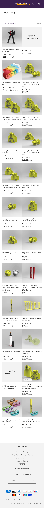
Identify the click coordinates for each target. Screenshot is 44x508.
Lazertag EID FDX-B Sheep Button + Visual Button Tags (10, 286)
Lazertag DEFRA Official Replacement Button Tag (9, 220)
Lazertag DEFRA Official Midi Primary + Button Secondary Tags (31, 152)
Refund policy (23, 500)
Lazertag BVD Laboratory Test (31, 37)
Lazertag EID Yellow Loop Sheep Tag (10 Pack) (32, 319)
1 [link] (15, 437)
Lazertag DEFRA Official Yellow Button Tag (31, 253)
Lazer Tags (14, 500)
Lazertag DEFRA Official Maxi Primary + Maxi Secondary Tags (11, 118)
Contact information (34, 503)
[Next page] (28, 437)
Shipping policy (21, 503)
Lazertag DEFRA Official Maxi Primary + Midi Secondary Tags (31, 118)
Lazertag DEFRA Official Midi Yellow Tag (31, 186)
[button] (4, 3)
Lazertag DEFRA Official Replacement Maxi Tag (29, 220)
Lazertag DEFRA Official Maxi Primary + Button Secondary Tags (31, 84)
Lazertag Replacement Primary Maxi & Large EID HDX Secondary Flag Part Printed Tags (32, 386)
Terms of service (10, 503)
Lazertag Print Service (10, 372)
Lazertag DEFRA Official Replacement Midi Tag (9, 253)
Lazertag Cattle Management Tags (11, 83)
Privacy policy (33, 500)
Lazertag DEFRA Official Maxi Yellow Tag (10, 151)
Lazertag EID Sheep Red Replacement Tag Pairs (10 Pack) (32, 286)
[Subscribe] (33, 481)
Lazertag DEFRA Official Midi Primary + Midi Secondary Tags (11, 186)
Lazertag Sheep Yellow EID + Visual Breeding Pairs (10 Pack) (31, 420)
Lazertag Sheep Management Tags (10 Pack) (11, 420)
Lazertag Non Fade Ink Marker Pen (11, 352)
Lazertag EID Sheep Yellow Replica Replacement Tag (10, 319)
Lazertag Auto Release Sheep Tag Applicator (10, 50)
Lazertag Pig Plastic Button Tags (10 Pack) (32, 352)
